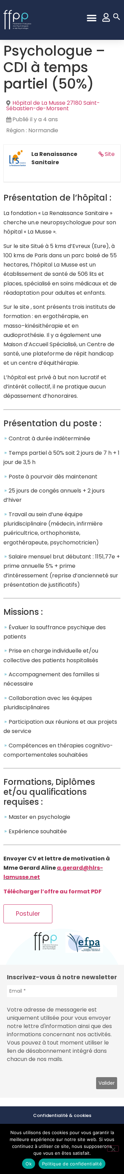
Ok (28, 1163)
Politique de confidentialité (72, 1163)
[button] (91, 18)
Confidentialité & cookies (62, 1115)
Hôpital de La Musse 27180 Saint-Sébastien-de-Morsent (53, 105)
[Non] (113, 1148)
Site (110, 154)
